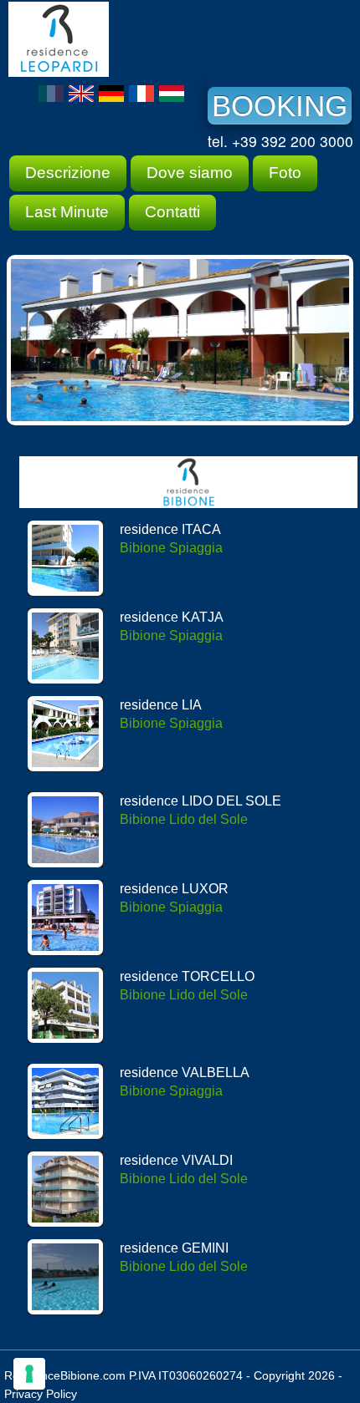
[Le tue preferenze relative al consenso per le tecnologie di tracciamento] (29, 1374)
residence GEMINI (174, 1248)
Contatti (172, 212)
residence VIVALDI (176, 1160)
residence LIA (161, 705)
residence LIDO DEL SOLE (200, 801)
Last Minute (67, 212)
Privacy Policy (40, 1393)
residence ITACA (170, 529)
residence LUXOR (174, 889)
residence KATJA (172, 617)
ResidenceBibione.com (65, 1375)
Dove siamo (190, 172)
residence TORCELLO (187, 976)
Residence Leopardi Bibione (134, 39)
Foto (285, 172)
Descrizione (68, 172)
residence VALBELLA (184, 1072)
